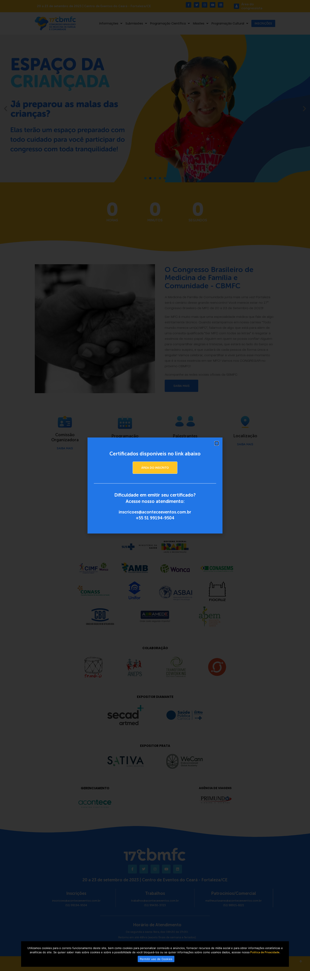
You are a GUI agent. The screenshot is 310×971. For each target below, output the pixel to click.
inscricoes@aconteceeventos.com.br (155, 512)
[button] (216, 443)
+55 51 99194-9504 (155, 517)
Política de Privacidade (264, 952)
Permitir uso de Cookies (156, 959)
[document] (155, 485)
